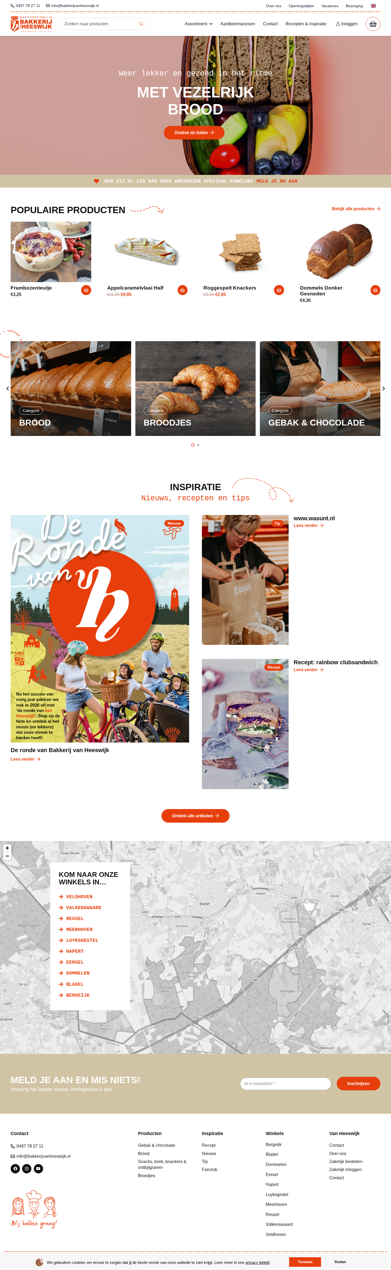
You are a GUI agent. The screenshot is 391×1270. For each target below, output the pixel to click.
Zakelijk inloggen (345, 1169)
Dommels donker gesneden (321, 290)
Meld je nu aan (276, 181)
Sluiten (340, 1262)
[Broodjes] (71, 388)
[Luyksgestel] (291, 1194)
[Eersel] (291, 1174)
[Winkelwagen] (373, 24)
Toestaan (305, 1262)
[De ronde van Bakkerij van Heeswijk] (100, 629)
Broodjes (146, 1175)
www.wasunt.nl (314, 518)
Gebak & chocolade (156, 1145)
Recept (208, 1145)
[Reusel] (291, 1214)
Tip (205, 1161)
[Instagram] (26, 1168)
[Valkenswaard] (291, 1224)
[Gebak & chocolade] (195, 388)
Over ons (337, 1153)
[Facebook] (15, 1168)
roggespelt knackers (229, 288)
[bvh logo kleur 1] (31, 24)
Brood (143, 1153)
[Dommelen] (291, 1164)
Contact (336, 1145)
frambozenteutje (31, 288)
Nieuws (209, 1153)
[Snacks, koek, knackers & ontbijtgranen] (320, 388)
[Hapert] (291, 1184)
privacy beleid (257, 1262)
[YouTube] (38, 1168)
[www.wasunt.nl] (245, 580)
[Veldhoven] (291, 1234)
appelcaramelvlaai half (135, 288)
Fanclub (209, 1169)
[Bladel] (291, 1154)
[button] (86, 290)
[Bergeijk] (291, 1144)
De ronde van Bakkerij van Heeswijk (60, 750)
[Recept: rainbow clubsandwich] (245, 724)
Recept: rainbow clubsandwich (336, 662)
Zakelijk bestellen (346, 1161)
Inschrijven (358, 1083)
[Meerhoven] (291, 1204)
